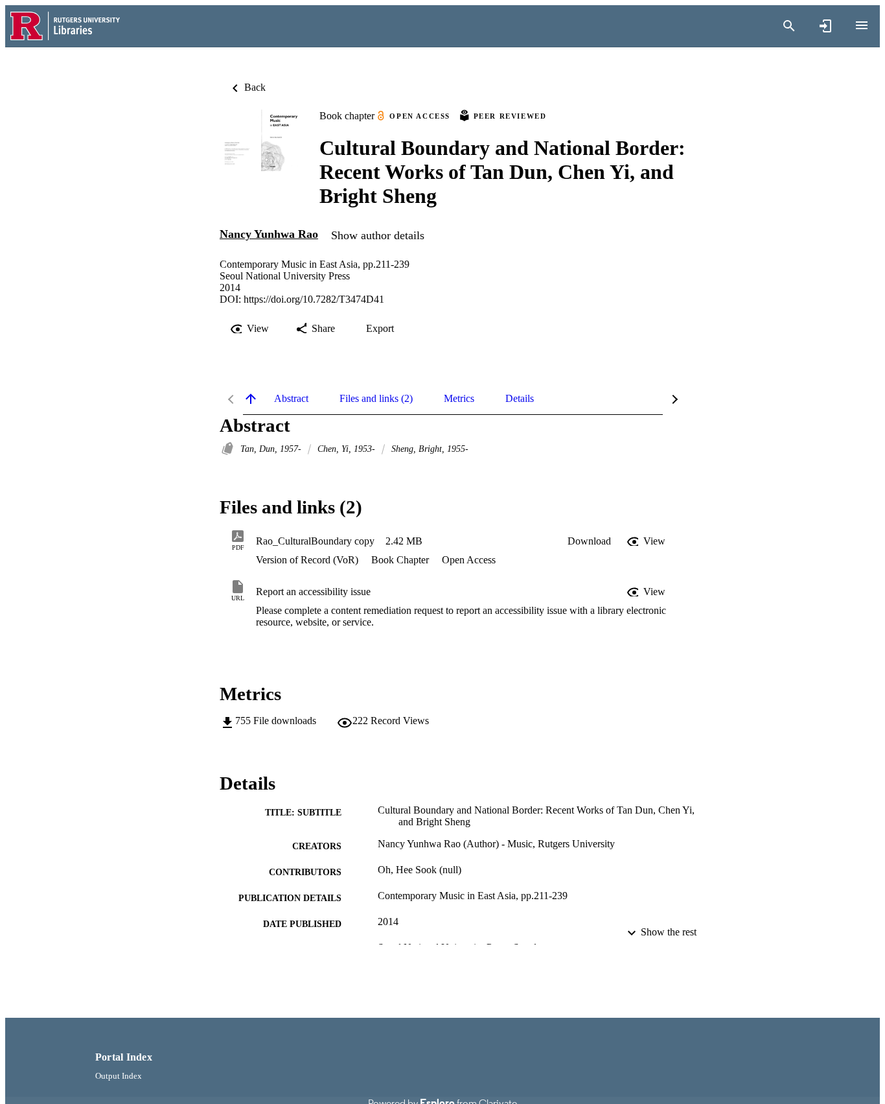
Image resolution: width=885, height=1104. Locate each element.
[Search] (789, 26)
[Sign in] (825, 26)
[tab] (291, 398)
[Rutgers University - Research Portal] (65, 26)
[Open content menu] (862, 25)
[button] (589, 541)
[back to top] (251, 398)
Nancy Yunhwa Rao (269, 234)
